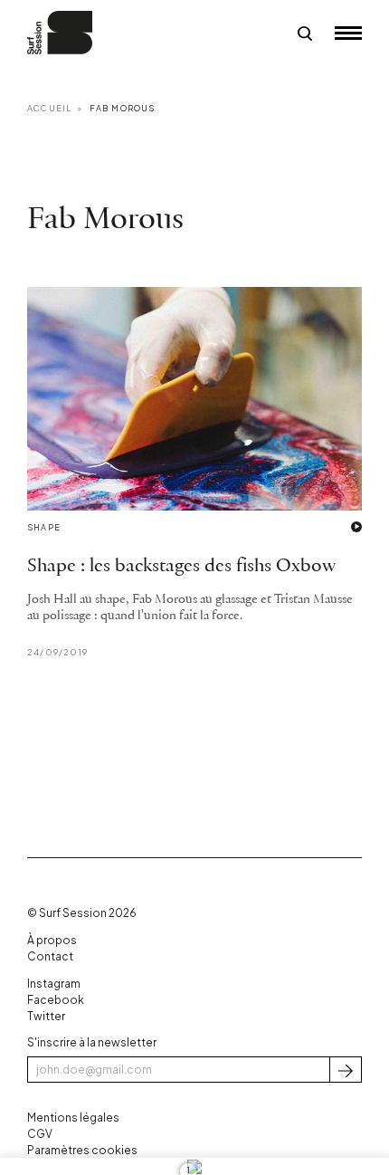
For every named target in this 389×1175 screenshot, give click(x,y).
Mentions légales (73, 1117)
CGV (39, 1134)
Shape (44, 527)
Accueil (49, 108)
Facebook (55, 1000)
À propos (52, 940)
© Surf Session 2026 (82, 913)
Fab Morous (123, 108)
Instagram (54, 983)
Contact (50, 956)
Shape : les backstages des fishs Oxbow (181, 566)
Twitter (46, 1016)
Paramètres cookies (82, 1150)
